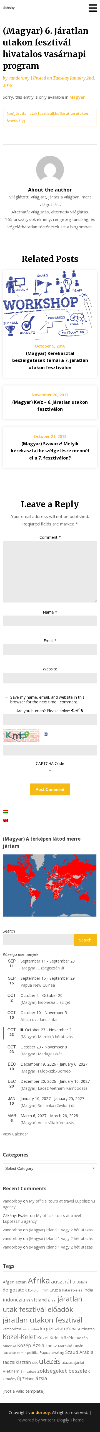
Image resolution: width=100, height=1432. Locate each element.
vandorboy (18, 78)
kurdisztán (86, 1329)
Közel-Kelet (19, 1336)
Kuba (71, 1328)
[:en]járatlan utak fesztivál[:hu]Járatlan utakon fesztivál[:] (47, 117)
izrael (52, 1300)
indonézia (14, 1299)
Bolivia (82, 1282)
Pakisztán (9, 1353)
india (88, 1290)
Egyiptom (34, 1290)
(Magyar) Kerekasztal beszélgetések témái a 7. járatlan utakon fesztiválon (50, 360)
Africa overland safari (40, 1019)
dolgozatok (15, 1289)
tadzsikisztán (17, 1362)
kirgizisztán (52, 1328)
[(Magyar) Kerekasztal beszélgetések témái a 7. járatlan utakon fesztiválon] (50, 303)
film (45, 1290)
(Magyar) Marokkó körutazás (47, 1036)
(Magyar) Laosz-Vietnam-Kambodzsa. (54, 1088)
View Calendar (15, 1134)
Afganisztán (15, 1282)
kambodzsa (12, 1329)
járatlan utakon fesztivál (42, 1320)
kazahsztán (31, 1329)
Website (50, 669)
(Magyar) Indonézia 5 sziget (45, 1002)
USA (35, 1363)
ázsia (41, 1378)
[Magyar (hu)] (5, 811)
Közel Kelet (48, 1337)
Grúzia (55, 1290)
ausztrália (63, 1281)
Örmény (9, 1379)
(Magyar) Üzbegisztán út (42, 968)
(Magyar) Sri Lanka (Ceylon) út (48, 1105)
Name (50, 612)
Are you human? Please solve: (43, 710)
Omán (78, 1346)
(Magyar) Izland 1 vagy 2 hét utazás (61, 1229)
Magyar (77, 97)
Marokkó (65, 1346)
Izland (40, 1299)
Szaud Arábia (79, 1352)
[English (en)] (5, 820)
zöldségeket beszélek (63, 1370)
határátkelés (72, 1290)
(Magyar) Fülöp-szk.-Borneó (46, 1071)
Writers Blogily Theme (62, 1420)
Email (50, 640)
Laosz (51, 1345)
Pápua (45, 1352)
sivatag (57, 1352)
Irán (29, 1300)
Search (9, 931)
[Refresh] (46, 733)
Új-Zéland (25, 1378)
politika (33, 1352)
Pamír (21, 1353)
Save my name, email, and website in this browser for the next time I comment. (47, 699)
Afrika (39, 1280)
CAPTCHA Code (50, 763)
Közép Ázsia (30, 1345)
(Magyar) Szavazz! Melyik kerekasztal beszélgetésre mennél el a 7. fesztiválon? (50, 451)
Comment (50, 537)
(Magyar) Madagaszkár (41, 1053)
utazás (50, 1361)
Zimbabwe (28, 1372)
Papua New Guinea (38, 985)
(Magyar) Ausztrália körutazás (47, 1122)
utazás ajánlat (73, 1362)
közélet (68, 1337)
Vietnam (11, 1371)
